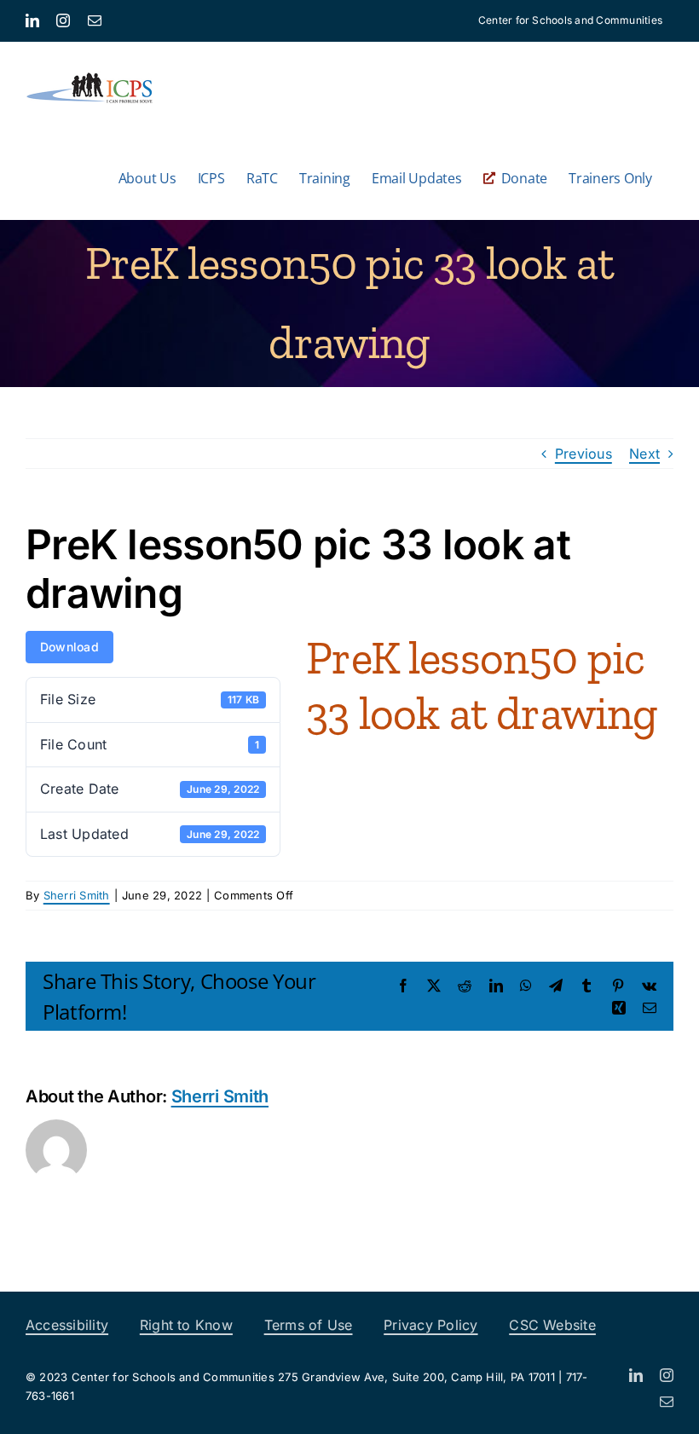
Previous (583, 453)
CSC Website (552, 1324)
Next (644, 453)
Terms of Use (308, 1324)
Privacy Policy (430, 1324)
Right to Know (186, 1324)
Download (69, 646)
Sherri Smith (76, 895)
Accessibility (67, 1324)
